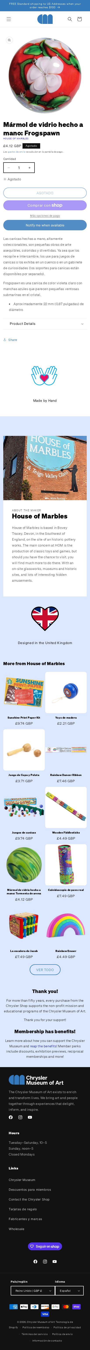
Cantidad (9, 159)
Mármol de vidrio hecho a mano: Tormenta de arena (24, 891)
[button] (9, 19)
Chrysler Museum (22, 1180)
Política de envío (62, 1334)
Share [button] (12, 340)
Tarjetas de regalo (23, 1209)
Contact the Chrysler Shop (29, 1199)
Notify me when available (45, 225)
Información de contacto (47, 1340)
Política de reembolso (35, 1327)
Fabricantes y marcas (25, 1219)
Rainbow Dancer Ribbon (66, 775)
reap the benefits (43, 1046)
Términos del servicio (35, 1334)
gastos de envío (17, 151)
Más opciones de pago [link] (45, 215)
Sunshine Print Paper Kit (24, 717)
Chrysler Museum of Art (41, 1321)
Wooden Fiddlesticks (66, 832)
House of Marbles (16, 138)
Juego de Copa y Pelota (24, 775)
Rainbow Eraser (65, 951)
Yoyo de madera (66, 717)
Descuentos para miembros (30, 1189)
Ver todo (45, 970)
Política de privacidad (67, 1327)
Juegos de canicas (24, 832)
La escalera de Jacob (24, 951)
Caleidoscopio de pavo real (66, 890)
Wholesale (16, 1229)
